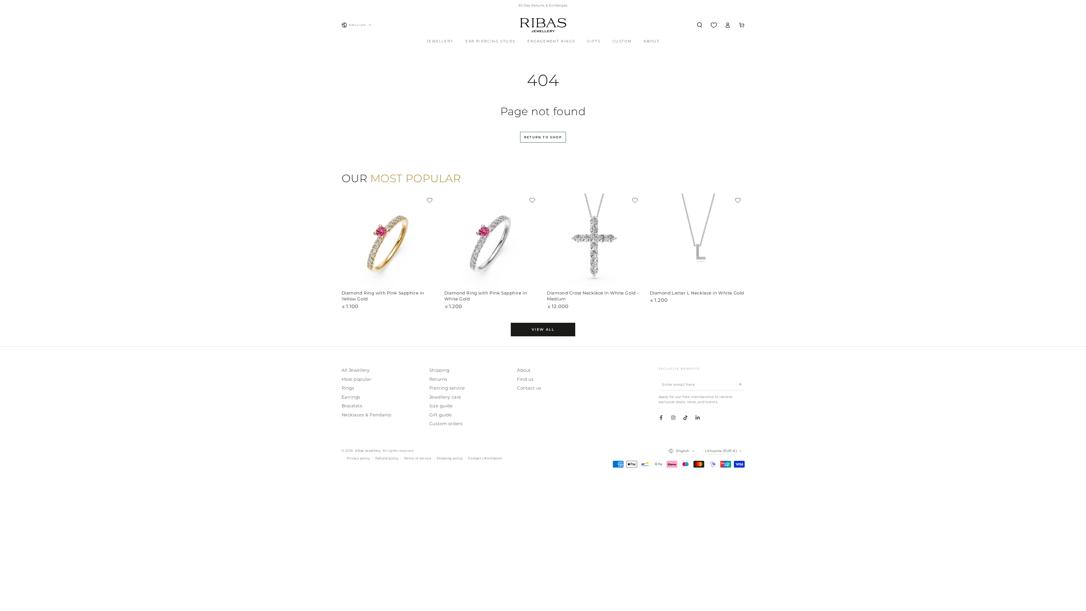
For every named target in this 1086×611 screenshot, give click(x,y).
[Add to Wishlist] (429, 200)
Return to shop (543, 137)
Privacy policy (358, 458)
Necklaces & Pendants (366, 415)
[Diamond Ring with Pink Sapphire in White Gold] (491, 240)
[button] (699, 25)
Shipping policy (450, 458)
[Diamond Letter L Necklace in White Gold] (697, 240)
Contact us (529, 388)
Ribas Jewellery (368, 451)
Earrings (351, 397)
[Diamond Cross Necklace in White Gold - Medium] (594, 240)
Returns (438, 379)
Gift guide (440, 415)
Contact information (485, 458)
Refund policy (386, 458)
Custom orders (445, 423)
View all (543, 329)
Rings (348, 388)
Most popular (356, 379)
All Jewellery (356, 370)
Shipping (439, 370)
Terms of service (417, 458)
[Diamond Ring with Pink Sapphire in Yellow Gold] (389, 240)
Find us (525, 379)
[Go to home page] (543, 25)
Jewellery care (445, 397)
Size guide (441, 405)
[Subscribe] (741, 384)
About (524, 370)
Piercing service (447, 388)
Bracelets (352, 405)
